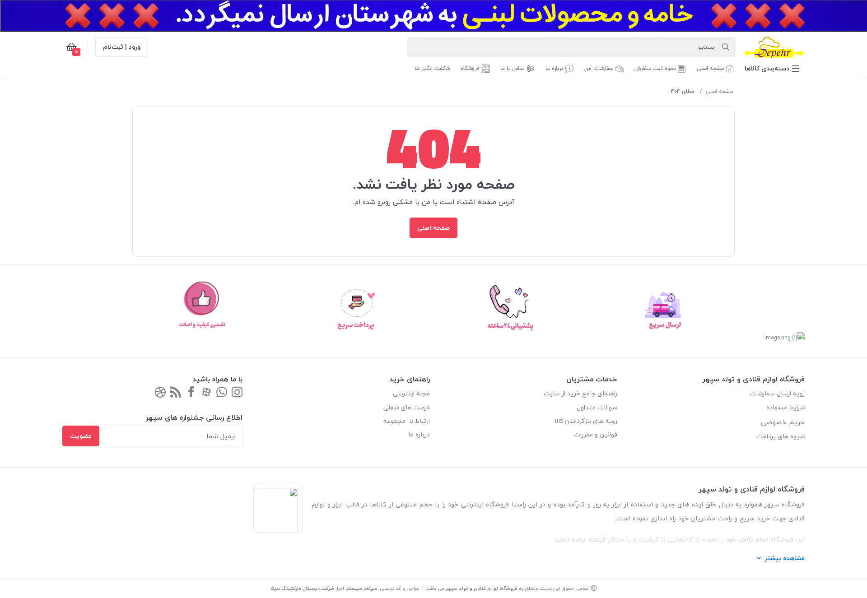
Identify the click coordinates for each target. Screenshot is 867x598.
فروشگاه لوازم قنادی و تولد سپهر (481, 588)
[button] (772, 68)
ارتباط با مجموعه (406, 420)
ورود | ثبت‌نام (121, 46)
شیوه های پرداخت (780, 436)
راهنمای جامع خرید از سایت (580, 393)
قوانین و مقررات (595, 434)
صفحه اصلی (719, 91)
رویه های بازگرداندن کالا (586, 420)
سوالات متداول (597, 407)
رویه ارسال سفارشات (777, 393)
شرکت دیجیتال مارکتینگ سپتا (302, 588)
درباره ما (419, 434)
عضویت (81, 435)
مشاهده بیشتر (784, 558)
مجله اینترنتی (411, 393)
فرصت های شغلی (406, 407)
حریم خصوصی (783, 422)
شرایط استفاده (784, 407)
